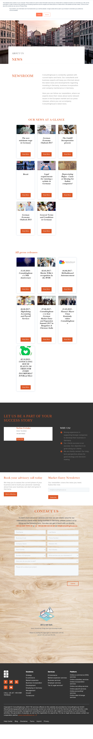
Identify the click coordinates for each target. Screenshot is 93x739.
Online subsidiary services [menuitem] (79, 679)
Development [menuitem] (31, 685)
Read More (25, 154)
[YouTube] (11, 687)
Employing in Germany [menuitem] (34, 688)
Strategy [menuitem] (29, 675)
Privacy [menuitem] (46, 721)
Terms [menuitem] (32, 721)
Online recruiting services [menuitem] (79, 686)
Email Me (20, 439)
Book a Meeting (10, 494)
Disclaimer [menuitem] (24, 721)
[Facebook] (5, 682)
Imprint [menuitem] (39, 721)
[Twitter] (11, 682)
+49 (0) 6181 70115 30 (24, 526)
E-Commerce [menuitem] (52, 675)
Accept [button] (39, 14)
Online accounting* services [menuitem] (76, 692)
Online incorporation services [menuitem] (77, 683)
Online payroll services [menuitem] (78, 689)
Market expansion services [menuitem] (57, 678)
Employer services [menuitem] (54, 683)
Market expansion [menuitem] (32, 680)
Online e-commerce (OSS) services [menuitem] (79, 676)
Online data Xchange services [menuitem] (77, 696)
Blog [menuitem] (16, 721)
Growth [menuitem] (28, 693)
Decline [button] (47, 14)
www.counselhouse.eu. (26, 715)
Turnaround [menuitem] (30, 695)
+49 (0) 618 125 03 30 (46, 526)
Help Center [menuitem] (8, 721)
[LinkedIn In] (16, 682)
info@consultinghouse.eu (67, 526)
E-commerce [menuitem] (30, 678)
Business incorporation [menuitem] (34, 683)
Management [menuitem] (30, 690)
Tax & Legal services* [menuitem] (55, 685)
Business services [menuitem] (54, 680)
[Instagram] (5, 687)
